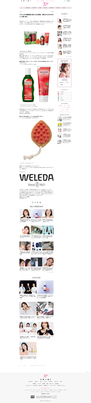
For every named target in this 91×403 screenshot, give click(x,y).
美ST (39, 389)
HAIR (40, 8)
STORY (34, 389)
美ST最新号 (42, 0)
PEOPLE (45, 8)
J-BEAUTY (37, 0)
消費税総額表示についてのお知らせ (45, 393)
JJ (24, 389)
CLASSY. (27, 389)
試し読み (67, 82)
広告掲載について (46, 385)
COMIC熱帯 (60, 389)
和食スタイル (46, 389)
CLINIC (63, 8)
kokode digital (59, 391)
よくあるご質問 (35, 385)
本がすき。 (37, 391)
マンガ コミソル (32, 391)
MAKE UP (34, 8)
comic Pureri (65, 389)
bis (42, 389)
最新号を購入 (62, 82)
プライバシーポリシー (53, 385)
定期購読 (61, 84)
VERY (30, 389)
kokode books (53, 391)
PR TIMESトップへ (23, 198)
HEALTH (58, 8)
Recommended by (67, 56)
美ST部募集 (68, 0)
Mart (37, 389)
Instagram (62, 91)
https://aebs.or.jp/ (55, 397)
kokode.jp (42, 391)
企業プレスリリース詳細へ (24, 196)
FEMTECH (52, 8)
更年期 (47, 383)
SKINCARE (28, 8)
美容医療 (44, 383)
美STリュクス (53, 0)
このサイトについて (28, 385)
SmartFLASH (55, 389)
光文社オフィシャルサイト (61, 385)
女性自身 (51, 389)
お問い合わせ (40, 385)
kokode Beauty (47, 391)
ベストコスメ (47, 0)
